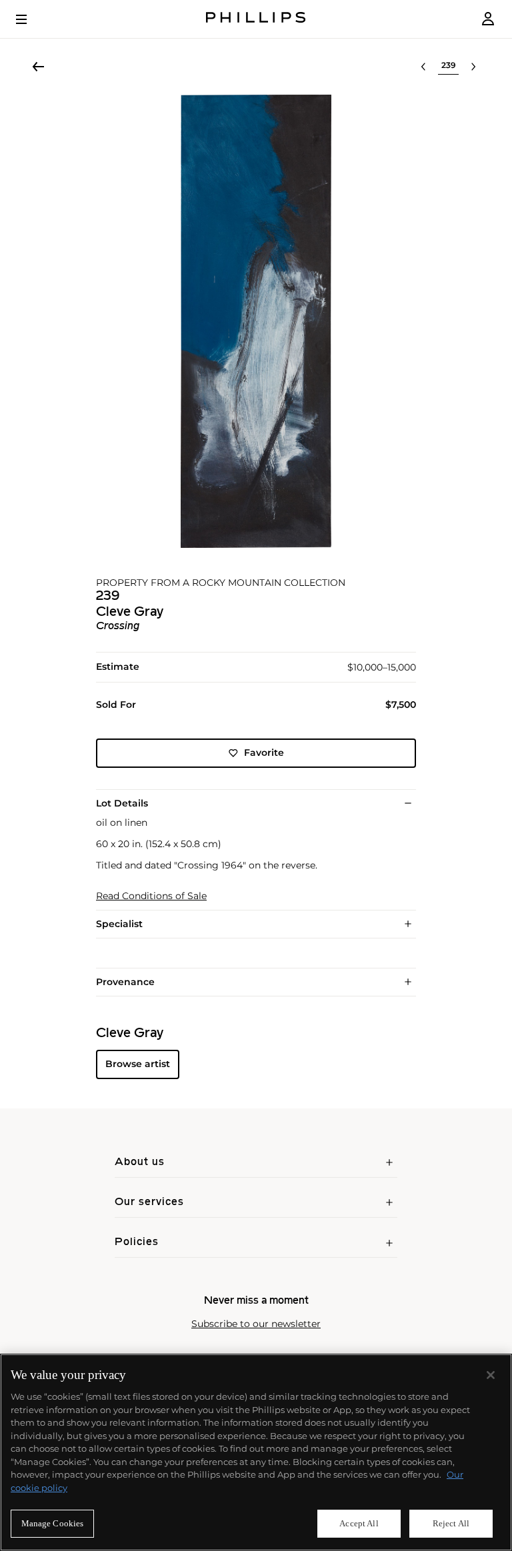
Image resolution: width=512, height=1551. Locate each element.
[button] (256, 321)
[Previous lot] (423, 66)
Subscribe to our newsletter (256, 1324)
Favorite (264, 753)
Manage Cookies (52, 1523)
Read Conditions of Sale (151, 896)
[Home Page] (256, 19)
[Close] (490, 1375)
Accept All (358, 1523)
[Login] (488, 19)
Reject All (451, 1523)
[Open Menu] (30, 19)
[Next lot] (473, 66)
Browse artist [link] (137, 1064)
